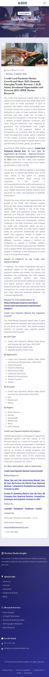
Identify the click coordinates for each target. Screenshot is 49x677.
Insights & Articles (9, 593)
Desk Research (8, 627)
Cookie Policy (39, 670)
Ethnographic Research (11, 623)
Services (5, 585)
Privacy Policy (8, 670)
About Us (5, 581)
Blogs (4, 596)
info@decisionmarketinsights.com (16, 648)
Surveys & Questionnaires (12, 620)
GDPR (19, 673)
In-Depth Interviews (10, 616)
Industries (6, 589)
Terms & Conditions (23, 670)
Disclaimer (28, 673)
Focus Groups (7, 612)
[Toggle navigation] (44, 3)
